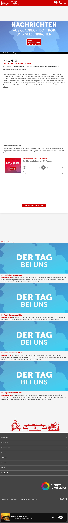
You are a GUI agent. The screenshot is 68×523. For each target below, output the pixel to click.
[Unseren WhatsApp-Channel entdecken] (61, 499)
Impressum (4, 499)
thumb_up (64, 517)
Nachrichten (5, 448)
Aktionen (4, 458)
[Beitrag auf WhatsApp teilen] (9, 61)
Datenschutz (14, 499)
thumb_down (58, 517)
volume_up (53, 517)
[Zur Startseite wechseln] (5, 3)
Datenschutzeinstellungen (28, 499)
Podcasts (4, 438)
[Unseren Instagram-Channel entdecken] (66, 499)
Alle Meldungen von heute (34, 205)
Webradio (4, 443)
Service (4, 453)
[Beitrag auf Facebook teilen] (12, 61)
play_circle (61, 517)
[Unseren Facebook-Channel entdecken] (63, 499)
